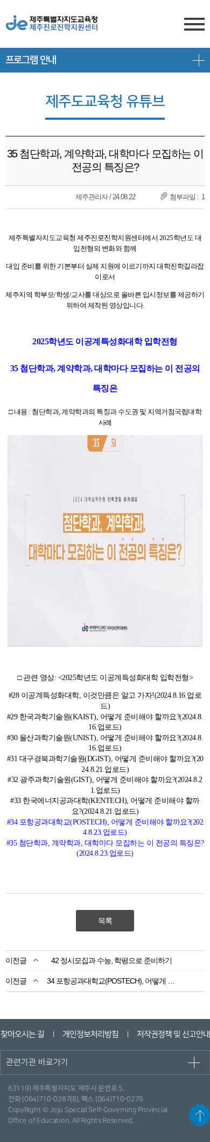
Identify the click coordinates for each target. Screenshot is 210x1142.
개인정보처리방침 (90, 1034)
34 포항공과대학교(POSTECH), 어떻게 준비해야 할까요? (112, 981)
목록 (105, 920)
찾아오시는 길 (22, 1034)
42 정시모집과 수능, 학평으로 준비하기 (111, 960)
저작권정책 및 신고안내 (172, 1034)
